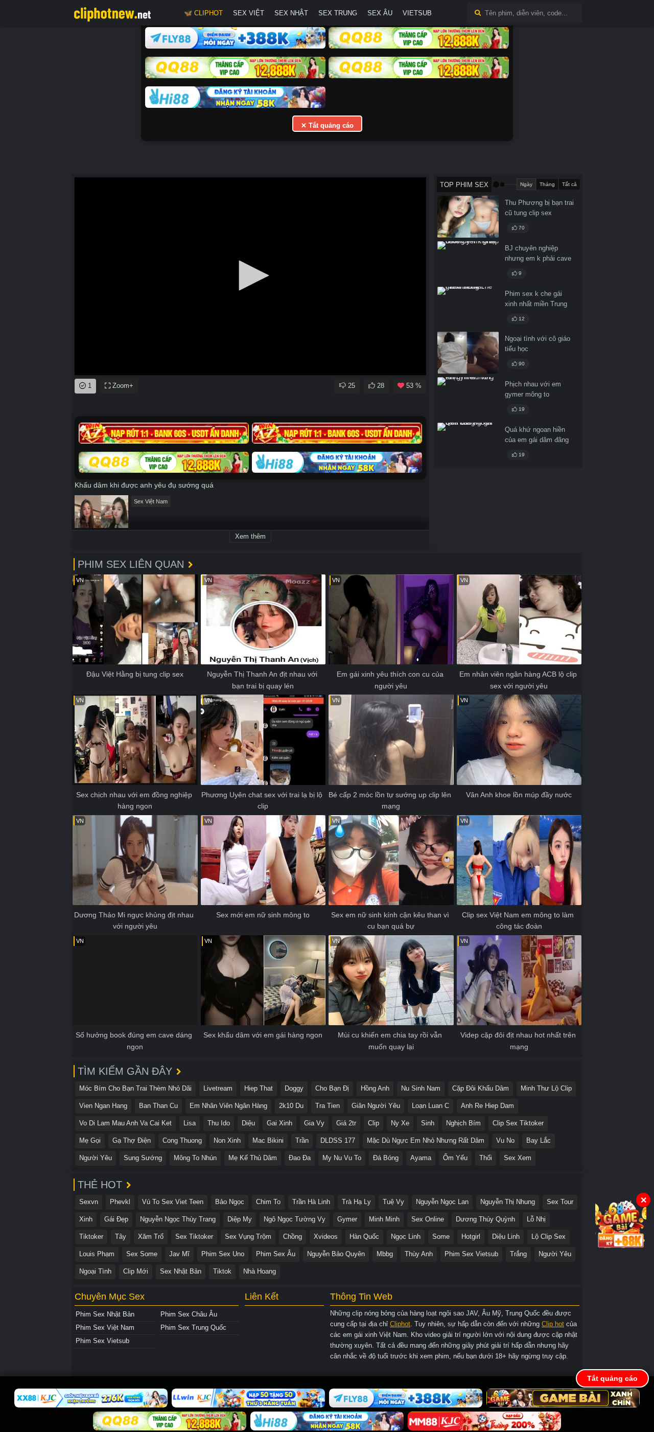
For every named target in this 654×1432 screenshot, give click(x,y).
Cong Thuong (182, 1140)
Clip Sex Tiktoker (518, 1123)
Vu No (505, 1140)
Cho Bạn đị (332, 1088)
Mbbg (385, 1254)
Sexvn (88, 1202)
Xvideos (326, 1236)
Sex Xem (517, 1158)
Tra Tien (327, 1106)
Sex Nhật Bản (180, 1271)
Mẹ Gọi (90, 1140)
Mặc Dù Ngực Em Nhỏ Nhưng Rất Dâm (425, 1140)
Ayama (420, 1158)
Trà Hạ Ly (356, 1202)
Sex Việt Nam (151, 501)
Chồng (292, 1236)
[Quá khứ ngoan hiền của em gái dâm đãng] (468, 444)
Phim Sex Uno (222, 1254)
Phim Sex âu (275, 1254)
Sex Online (427, 1219)
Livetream (217, 1088)
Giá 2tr (346, 1123)
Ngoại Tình (95, 1271)
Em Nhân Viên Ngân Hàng (228, 1106)
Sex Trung (337, 13)
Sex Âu (379, 13)
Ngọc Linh (406, 1236)
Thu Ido (218, 1123)
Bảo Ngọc (229, 1202)
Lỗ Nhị (536, 1219)
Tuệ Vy (393, 1202)
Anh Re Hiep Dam (487, 1106)
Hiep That (258, 1088)
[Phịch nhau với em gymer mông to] (468, 398)
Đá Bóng (386, 1158)
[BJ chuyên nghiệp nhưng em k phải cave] (468, 262)
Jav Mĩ (179, 1254)
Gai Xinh (279, 1123)
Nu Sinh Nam (420, 1088)
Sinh (427, 1123)
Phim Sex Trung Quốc (193, 1327)
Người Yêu (95, 1158)
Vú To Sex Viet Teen (172, 1202)
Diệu (248, 1123)
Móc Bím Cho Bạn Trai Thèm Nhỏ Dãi (135, 1088)
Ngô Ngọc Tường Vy (294, 1219)
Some (441, 1236)
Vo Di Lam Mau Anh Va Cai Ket (125, 1123)
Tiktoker (91, 1236)
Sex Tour (560, 1202)
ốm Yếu (455, 1158)
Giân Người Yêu (376, 1106)
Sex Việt (248, 13)
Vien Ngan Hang (103, 1106)
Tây (120, 1236)
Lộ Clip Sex (548, 1236)
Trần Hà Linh (311, 1202)
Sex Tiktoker (194, 1236)
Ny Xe (400, 1123)
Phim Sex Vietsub (471, 1254)
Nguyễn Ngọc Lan (442, 1202)
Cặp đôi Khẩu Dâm (480, 1088)
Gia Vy (314, 1123)
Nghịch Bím (463, 1123)
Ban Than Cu (158, 1106)
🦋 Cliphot (203, 13)
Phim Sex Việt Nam (105, 1327)
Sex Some (141, 1254)
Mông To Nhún (195, 1158)
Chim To (268, 1202)
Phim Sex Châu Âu (188, 1314)
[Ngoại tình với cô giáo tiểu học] (468, 353)
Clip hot (553, 1324)
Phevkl (120, 1202)
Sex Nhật (291, 13)
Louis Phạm (96, 1254)
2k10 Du (291, 1106)
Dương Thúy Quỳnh (485, 1219)
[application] (250, 276)
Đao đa (300, 1158)
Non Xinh (227, 1140)
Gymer (347, 1219)
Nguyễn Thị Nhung (507, 1202)
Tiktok (222, 1271)
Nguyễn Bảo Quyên (336, 1254)
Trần (302, 1140)
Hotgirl (470, 1236)
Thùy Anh (419, 1254)
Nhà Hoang (259, 1271)
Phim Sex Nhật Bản (105, 1314)
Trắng (518, 1254)
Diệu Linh (506, 1236)
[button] (250, 275)
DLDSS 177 (337, 1140)
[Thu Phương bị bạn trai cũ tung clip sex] (468, 217)
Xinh (85, 1219)
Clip (373, 1123)
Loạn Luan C (430, 1106)
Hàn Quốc (364, 1236)
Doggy (294, 1088)
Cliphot (400, 1324)
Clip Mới (135, 1271)
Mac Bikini (268, 1140)
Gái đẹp (116, 1219)
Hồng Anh (375, 1088)
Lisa (189, 1123)
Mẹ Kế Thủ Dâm (252, 1158)
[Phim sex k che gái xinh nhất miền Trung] (468, 308)
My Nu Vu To (341, 1158)
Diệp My (239, 1219)
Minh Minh (384, 1219)
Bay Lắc (538, 1140)
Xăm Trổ (151, 1236)
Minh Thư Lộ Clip (546, 1088)
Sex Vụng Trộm (248, 1236)
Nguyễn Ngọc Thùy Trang (178, 1219)
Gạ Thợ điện (131, 1140)
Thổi (485, 1158)
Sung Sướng (143, 1158)
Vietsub (417, 13)
